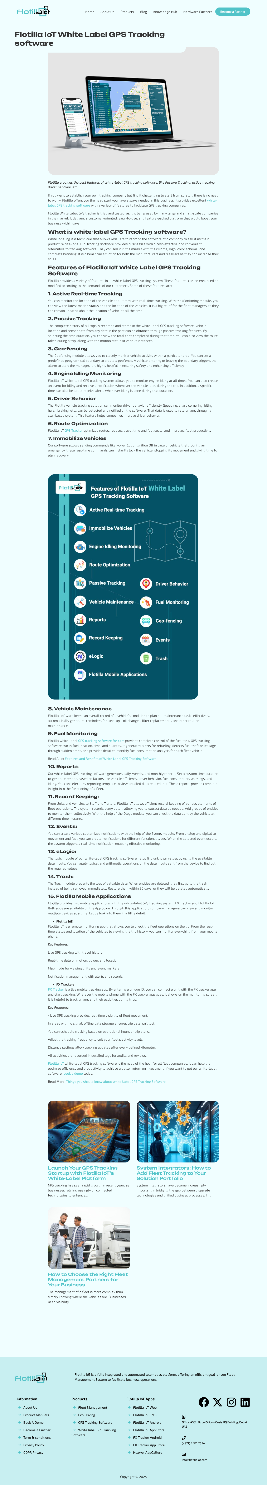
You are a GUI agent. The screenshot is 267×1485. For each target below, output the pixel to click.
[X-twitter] (217, 1402)
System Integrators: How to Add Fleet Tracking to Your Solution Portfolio (174, 1173)
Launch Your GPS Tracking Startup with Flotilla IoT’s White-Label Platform (83, 1173)
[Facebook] (204, 1402)
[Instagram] (231, 1402)
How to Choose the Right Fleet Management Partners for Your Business (88, 1279)
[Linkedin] (245, 1402)
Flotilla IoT (56, 1063)
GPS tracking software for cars (101, 740)
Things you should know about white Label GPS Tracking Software (116, 1081)
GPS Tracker (74, 430)
